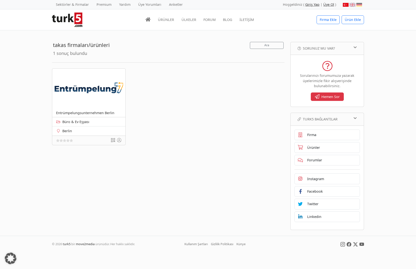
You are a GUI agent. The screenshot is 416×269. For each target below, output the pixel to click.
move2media (85, 244)
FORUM (209, 19)
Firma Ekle (328, 19)
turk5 (67, 244)
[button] (10, 258)
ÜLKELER (189, 19)
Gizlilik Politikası (222, 244)
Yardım (124, 4)
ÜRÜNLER (166, 19)
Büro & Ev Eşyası (75, 121)
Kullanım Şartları (196, 244)
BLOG (227, 19)
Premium (104, 4)
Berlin (67, 131)
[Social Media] (342, 244)
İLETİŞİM (247, 19)
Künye (241, 244)
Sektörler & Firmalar (72, 4)
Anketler (176, 4)
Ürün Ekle (353, 19)
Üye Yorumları (149, 4)
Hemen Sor (330, 96)
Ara (266, 45)
